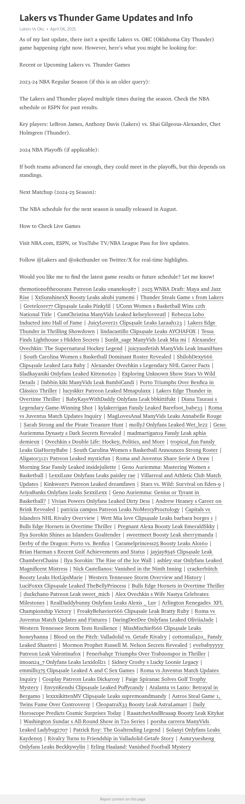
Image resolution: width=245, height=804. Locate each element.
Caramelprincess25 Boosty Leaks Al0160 (161, 543)
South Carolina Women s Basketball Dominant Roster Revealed (97, 356)
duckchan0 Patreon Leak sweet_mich (67, 594)
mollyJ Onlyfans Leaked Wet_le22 (168, 424)
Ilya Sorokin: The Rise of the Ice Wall (107, 560)
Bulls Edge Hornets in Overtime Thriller (65, 526)
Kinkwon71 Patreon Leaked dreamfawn (89, 484)
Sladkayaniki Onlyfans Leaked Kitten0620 (67, 373)
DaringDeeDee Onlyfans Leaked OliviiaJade (163, 619)
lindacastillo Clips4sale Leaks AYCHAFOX (148, 331)
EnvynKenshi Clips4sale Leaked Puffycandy (94, 687)
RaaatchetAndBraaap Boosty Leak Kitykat (175, 713)
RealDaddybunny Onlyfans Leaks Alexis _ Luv (103, 602)
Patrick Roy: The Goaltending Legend (116, 729)
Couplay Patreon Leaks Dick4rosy (81, 679)
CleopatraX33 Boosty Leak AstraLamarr (141, 704)
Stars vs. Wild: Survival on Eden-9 (181, 484)
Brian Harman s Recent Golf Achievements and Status (82, 551)
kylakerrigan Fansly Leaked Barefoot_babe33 (150, 407)
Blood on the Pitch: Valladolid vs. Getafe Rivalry (110, 636)
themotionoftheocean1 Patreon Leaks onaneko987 (77, 289)
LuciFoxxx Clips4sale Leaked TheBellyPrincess (72, 585)
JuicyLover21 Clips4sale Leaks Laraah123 (135, 322)
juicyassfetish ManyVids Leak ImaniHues (175, 348)
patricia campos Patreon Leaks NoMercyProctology (120, 509)
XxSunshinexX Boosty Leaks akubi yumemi (84, 297)
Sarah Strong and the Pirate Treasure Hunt (73, 424)
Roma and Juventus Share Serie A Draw (162, 458)
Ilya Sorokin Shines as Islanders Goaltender (70, 534)
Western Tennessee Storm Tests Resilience (68, 628)
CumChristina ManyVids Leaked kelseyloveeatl (111, 314)
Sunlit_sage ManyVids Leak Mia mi (145, 339)
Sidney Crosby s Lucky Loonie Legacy (155, 662)
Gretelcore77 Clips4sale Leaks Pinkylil (67, 306)
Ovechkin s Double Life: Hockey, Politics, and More (105, 441)
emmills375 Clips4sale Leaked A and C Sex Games (76, 670)
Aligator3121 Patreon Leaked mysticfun (64, 458)
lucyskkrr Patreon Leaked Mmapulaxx (107, 390)
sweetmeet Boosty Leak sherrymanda (169, 534)
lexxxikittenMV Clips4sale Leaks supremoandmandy (106, 696)
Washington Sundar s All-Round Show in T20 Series (84, 721)
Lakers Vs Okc (32, 29)
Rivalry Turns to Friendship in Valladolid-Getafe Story (111, 738)
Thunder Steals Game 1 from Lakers (181, 297)
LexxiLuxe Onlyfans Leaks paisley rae (92, 475)
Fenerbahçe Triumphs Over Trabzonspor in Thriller (146, 653)
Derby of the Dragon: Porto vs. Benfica (64, 543)
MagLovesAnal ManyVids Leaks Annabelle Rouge (164, 416)
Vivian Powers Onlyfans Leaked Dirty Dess (101, 501)
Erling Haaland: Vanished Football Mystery (141, 746)
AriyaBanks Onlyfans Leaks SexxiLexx (63, 492)
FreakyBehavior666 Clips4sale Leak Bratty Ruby (133, 611)
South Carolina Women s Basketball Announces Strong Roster (146, 450)
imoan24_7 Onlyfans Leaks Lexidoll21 (62, 662)
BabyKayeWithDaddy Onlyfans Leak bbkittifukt (121, 399)
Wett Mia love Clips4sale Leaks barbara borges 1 (157, 518)
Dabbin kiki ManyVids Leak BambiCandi (87, 382)
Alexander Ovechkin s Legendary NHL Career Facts (150, 365)
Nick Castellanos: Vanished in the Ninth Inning (127, 568)
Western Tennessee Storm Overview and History (145, 577)
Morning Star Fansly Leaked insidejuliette (67, 467)
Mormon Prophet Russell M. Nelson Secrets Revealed (124, 645)
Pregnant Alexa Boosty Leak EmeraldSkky (166, 526)
